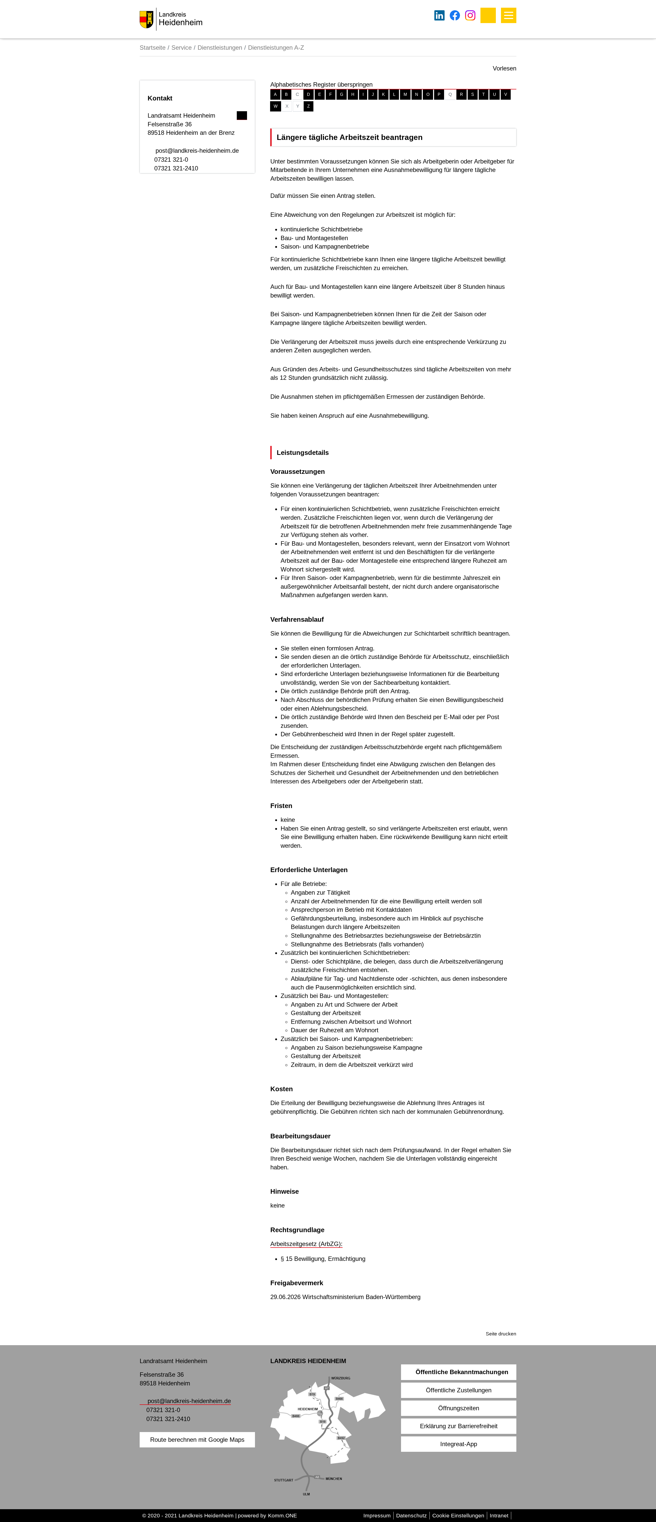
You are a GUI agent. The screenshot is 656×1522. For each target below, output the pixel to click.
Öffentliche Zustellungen (458, 1390)
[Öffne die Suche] (488, 15)
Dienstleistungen (220, 47)
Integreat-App (458, 1444)
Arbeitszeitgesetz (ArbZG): (306, 1243)
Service (181, 47)
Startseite (153, 47)
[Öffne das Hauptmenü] (508, 15)
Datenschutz (411, 1515)
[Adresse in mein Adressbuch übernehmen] (242, 114)
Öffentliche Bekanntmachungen (462, 1371)
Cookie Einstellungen (458, 1515)
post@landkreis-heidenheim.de (197, 150)
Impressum (377, 1515)
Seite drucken (501, 1333)
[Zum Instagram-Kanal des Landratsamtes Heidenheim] (470, 15)
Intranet (499, 1515)
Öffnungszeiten (458, 1408)
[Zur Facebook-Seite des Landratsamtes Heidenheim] (455, 15)
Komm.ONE (282, 1515)
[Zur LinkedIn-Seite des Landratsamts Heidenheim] (439, 15)
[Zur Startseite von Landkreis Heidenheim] (171, 19)
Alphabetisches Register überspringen (321, 84)
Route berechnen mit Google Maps (197, 1439)
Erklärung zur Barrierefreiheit (459, 1426)
